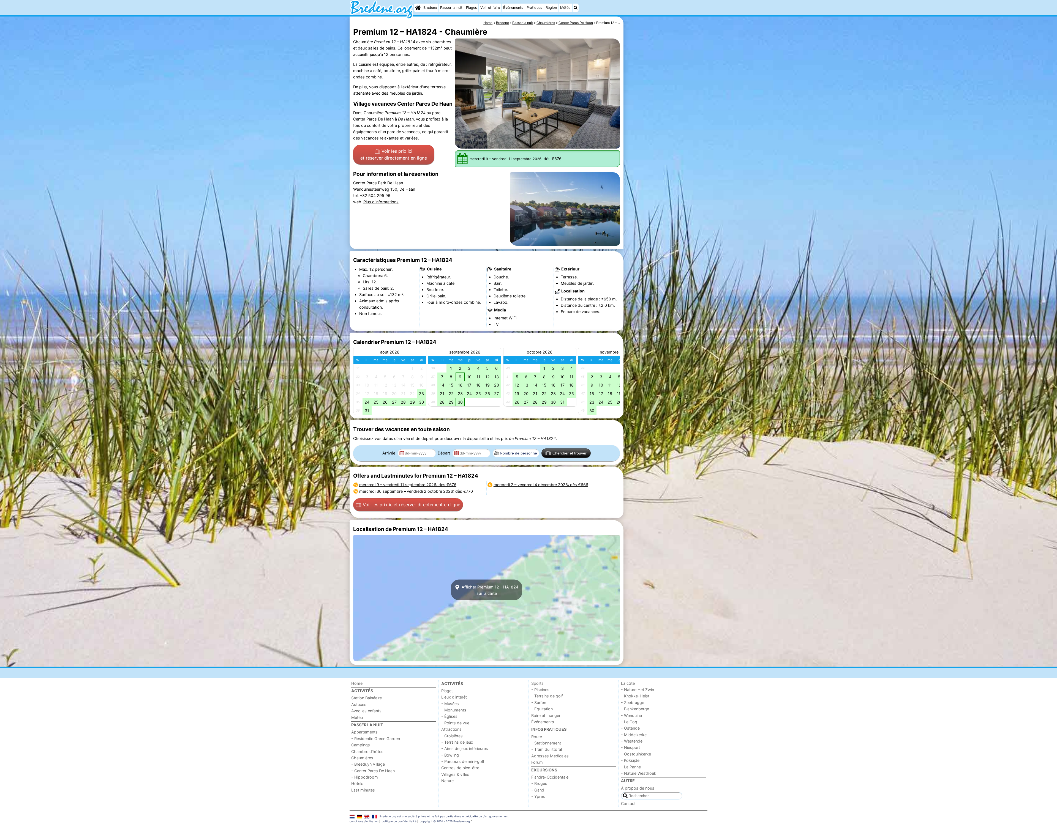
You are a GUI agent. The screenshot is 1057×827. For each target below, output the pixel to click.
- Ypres (538, 796)
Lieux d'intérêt (454, 697)
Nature (447, 780)
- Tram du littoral (546, 749)
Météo (565, 8)
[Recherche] (576, 8)
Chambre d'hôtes (367, 751)
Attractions (451, 729)
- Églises (449, 716)
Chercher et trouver (569, 453)
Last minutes (363, 790)
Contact (628, 803)
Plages (471, 8)
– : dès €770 (416, 491)
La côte (628, 683)
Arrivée (389, 453)
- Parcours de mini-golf (462, 761)
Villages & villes (455, 774)
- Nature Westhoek (638, 773)
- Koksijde (630, 760)
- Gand (537, 790)
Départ (444, 453)
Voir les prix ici (393, 154)
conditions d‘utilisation (364, 821)
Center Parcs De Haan (373, 119)
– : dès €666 (541, 484)
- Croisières (452, 735)
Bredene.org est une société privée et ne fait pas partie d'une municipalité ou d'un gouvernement (444, 816)
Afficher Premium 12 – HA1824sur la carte (489, 589)
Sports (537, 683)
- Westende (631, 741)
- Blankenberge (635, 708)
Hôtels (357, 783)
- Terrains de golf (547, 696)
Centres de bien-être (460, 767)
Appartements (364, 732)
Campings (360, 745)
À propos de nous (637, 788)
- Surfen (538, 702)
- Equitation (542, 708)
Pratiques (534, 8)
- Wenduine (631, 715)
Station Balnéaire (366, 697)
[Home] (418, 8)
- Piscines (540, 689)
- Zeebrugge (632, 702)
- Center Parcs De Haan (373, 770)
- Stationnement (546, 743)
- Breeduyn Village (368, 764)
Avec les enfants (366, 710)
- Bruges (539, 783)
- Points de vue (455, 723)
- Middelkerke (634, 734)
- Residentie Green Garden (375, 738)
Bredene (430, 8)
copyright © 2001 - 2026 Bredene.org (445, 821)
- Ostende (630, 728)
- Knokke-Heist (635, 696)
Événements (513, 8)
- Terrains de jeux (457, 742)
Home (357, 683)
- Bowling (450, 755)
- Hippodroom (364, 777)
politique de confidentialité (399, 821)
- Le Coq (629, 721)
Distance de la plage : (580, 299)
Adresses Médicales (550, 756)
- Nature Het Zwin (637, 689)
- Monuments (453, 710)
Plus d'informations (381, 201)
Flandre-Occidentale (549, 777)
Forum (537, 762)
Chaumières (362, 757)
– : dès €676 (407, 484)
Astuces (358, 704)
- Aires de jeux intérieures (464, 748)
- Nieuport (630, 747)
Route (536, 736)
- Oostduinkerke (636, 754)
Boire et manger (545, 715)
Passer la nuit (451, 8)
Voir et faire (490, 8)
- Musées (450, 703)
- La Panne (631, 767)
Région (551, 8)
